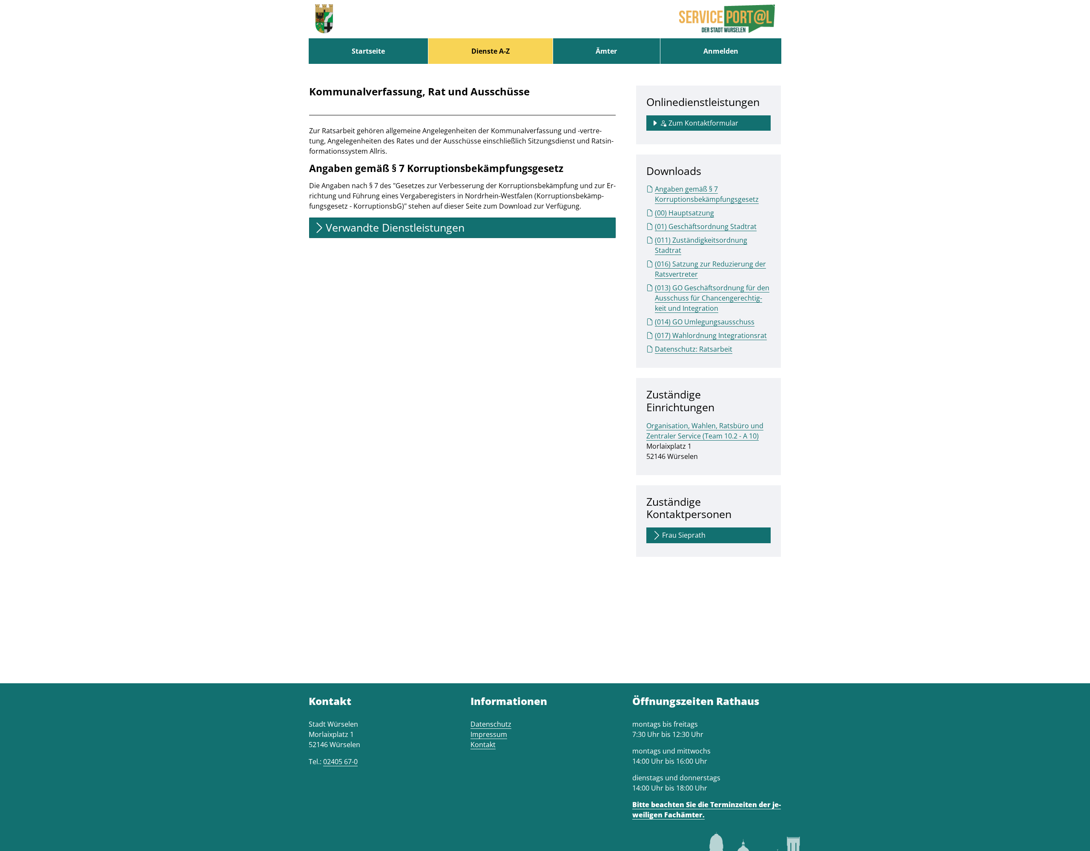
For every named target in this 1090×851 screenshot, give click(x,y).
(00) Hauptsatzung (684, 213)
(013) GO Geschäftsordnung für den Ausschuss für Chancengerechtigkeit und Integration (712, 298)
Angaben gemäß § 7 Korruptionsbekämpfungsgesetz (707, 194)
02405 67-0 (340, 761)
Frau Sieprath (684, 535)
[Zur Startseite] (324, 19)
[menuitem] (368, 51)
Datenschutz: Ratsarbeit (693, 349)
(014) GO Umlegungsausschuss (704, 322)
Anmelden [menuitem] (720, 51)
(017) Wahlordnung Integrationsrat (711, 335)
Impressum (488, 734)
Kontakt (483, 744)
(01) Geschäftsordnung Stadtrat (706, 226)
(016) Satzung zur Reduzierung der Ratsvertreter (710, 269)
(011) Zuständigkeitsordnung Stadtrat (701, 245)
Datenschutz (490, 724)
